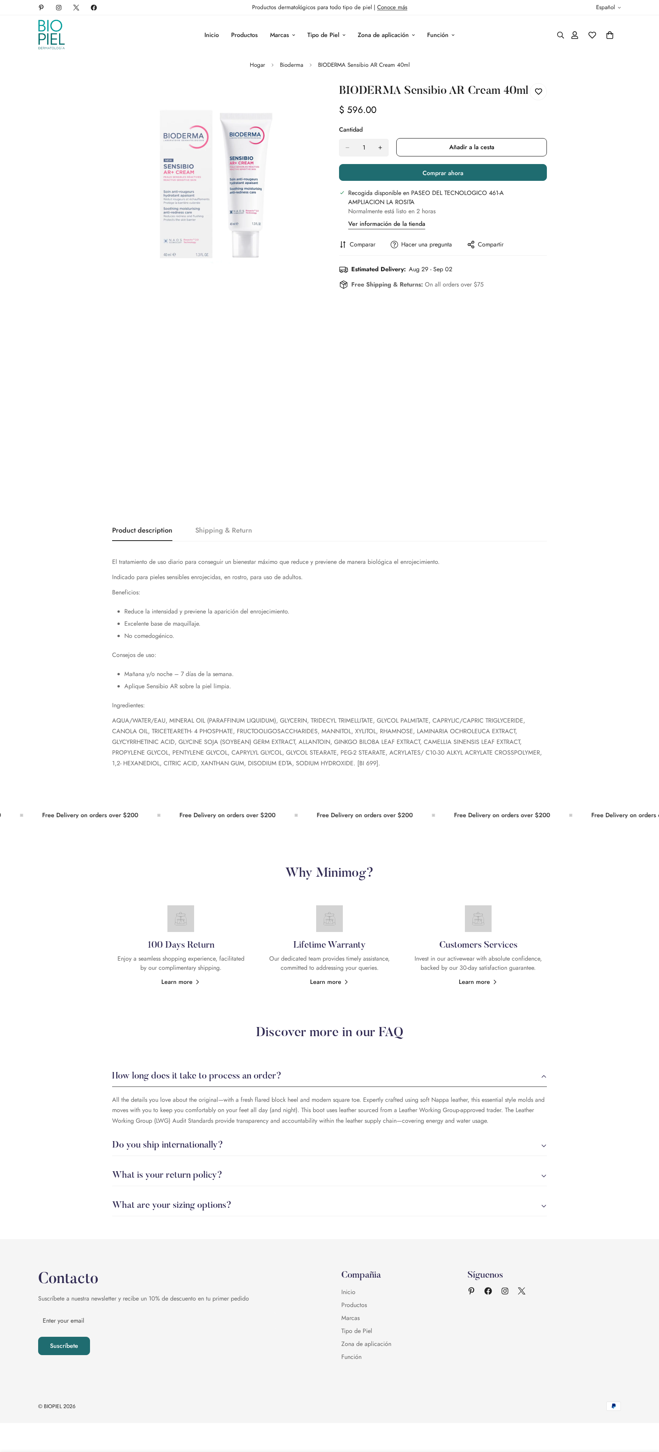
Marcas (279, 35)
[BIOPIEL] (51, 35)
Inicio (211, 35)
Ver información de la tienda (386, 223)
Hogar (257, 65)
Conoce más (392, 7)
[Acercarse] (313, 97)
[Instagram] (59, 8)
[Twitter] (76, 8)
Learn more (177, 981)
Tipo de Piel (323, 35)
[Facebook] (94, 8)
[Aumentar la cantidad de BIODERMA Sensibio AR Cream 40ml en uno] (380, 147)
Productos (244, 35)
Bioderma (291, 65)
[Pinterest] (41, 8)
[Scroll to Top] (644, 1410)
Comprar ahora (443, 173)
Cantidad (351, 129)
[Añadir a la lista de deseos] (538, 91)
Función (437, 35)
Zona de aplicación (383, 35)
